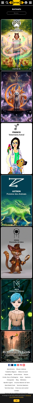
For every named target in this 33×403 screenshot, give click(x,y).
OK (16, 400)
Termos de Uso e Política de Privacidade (20, 396)
